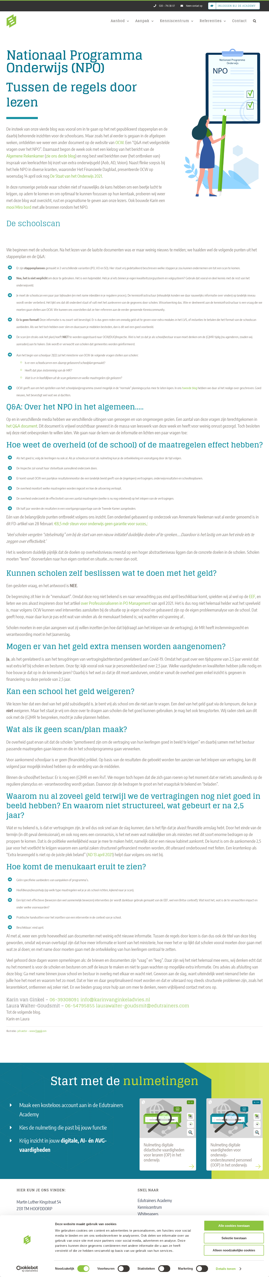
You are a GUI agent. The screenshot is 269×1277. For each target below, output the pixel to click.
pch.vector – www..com (31, 1031)
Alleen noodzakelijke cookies (234, 1250)
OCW (119, 142)
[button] (254, 20)
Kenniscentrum (150, 1207)
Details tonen (225, 1268)
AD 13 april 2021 (100, 854)
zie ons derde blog (60, 155)
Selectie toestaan (234, 1238)
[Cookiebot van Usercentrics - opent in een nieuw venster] (27, 1269)
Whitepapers (148, 1213)
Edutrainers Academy (155, 1200)
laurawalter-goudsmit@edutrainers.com (142, 1005)
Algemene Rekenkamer (25, 155)
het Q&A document (21, 425)
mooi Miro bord (18, 207)
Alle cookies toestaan (234, 1225)
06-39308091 (64, 999)
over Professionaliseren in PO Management (116, 603)
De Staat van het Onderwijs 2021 (76, 175)
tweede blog (189, 388)
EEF (252, 596)
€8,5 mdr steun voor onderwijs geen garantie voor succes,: (100, 523)
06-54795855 (80, 1005)
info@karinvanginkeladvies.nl (115, 999)
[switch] (124, 1268)
